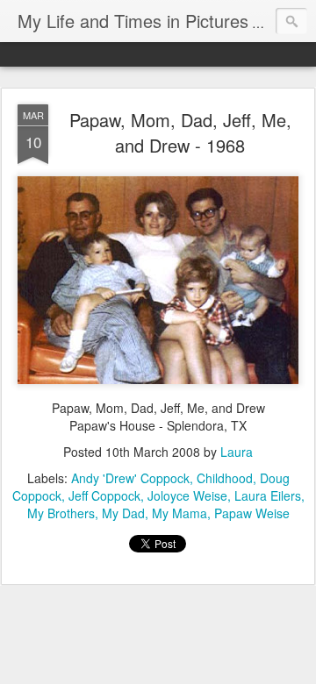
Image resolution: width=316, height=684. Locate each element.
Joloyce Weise (187, 495)
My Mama (179, 513)
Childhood (225, 478)
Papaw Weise (252, 513)
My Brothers (61, 513)
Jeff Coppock (104, 495)
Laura (236, 451)
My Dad (123, 513)
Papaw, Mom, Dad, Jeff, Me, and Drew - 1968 (180, 132)
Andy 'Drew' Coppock (130, 478)
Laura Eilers (267, 495)
